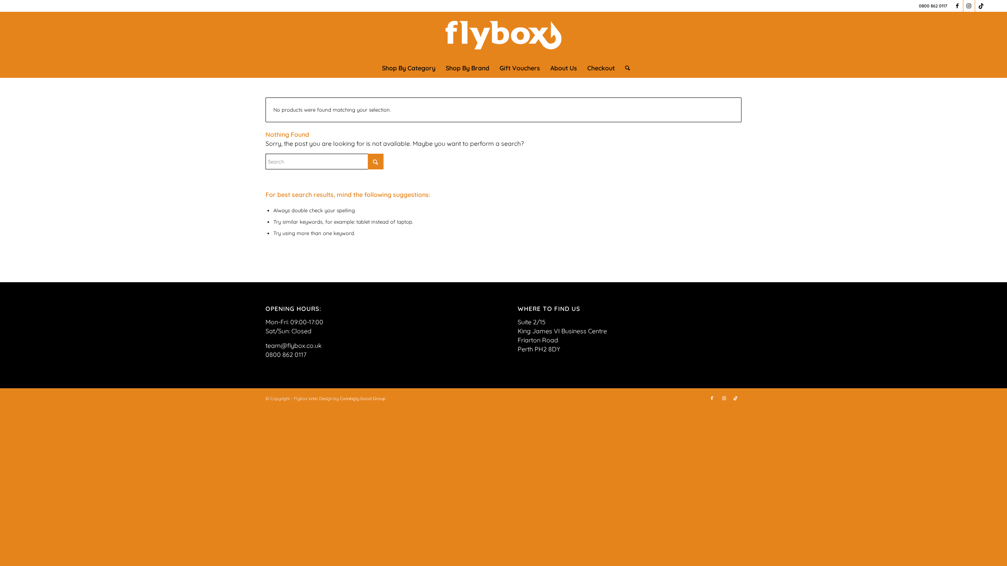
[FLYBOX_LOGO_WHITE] (504, 35)
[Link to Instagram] (969, 6)
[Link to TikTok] (981, 6)
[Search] (625, 68)
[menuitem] (409, 68)
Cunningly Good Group (362, 398)
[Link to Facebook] (957, 6)
